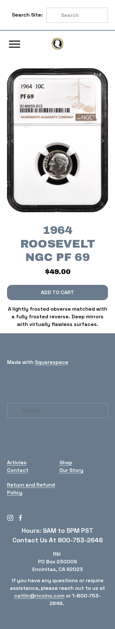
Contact (17, 470)
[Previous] (17, 141)
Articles (17, 462)
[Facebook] (20, 518)
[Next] (98, 141)
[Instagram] (10, 518)
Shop (65, 462)
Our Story (71, 470)
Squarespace (51, 362)
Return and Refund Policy (31, 488)
